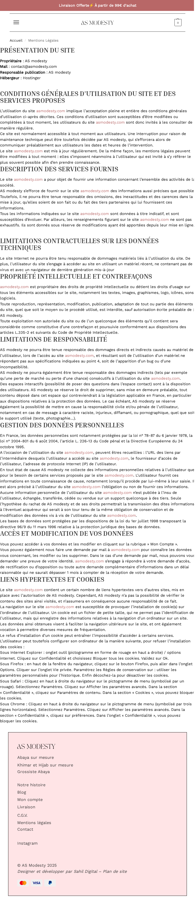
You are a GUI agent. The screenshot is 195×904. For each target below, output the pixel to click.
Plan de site (115, 871)
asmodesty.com (50, 111)
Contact (25, 829)
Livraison (26, 807)
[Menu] (21, 22)
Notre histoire (31, 785)
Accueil (16, 40)
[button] (177, 22)
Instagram (27, 843)
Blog (21, 792)
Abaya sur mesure (35, 758)
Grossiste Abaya (33, 772)
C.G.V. (22, 815)
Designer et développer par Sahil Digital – (59, 871)
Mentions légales (34, 823)
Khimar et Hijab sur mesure (45, 765)
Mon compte (30, 800)
